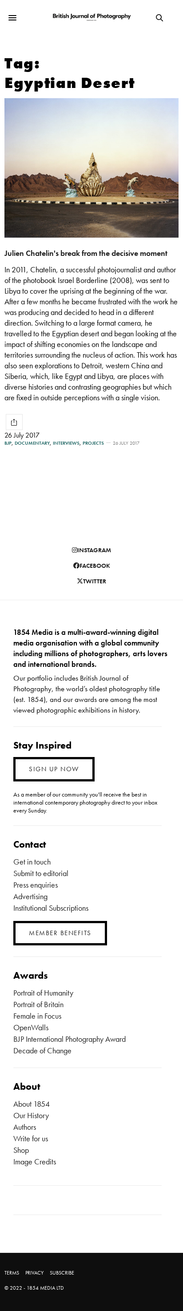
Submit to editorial (40, 873)
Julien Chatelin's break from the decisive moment (85, 253)
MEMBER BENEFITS (60, 932)
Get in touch (32, 862)
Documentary (32, 443)
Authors (24, 1127)
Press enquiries (35, 885)
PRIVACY (34, 1272)
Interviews (66, 443)
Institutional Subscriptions (50, 908)
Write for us (30, 1138)
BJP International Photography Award (69, 1039)
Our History (31, 1115)
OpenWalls (30, 1027)
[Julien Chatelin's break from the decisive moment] (91, 168)
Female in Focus (37, 1016)
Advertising (30, 896)
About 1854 (31, 1104)
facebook (95, 566)
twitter (94, 581)
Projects (93, 443)
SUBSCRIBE (62, 1272)
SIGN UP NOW (54, 769)
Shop (21, 1150)
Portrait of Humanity (43, 993)
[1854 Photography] (91, 17)
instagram (94, 550)
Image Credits (34, 1161)
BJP (8, 443)
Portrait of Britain (38, 1004)
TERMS (11, 1272)
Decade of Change (42, 1050)
